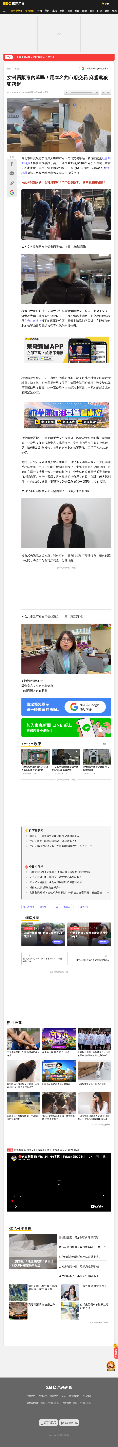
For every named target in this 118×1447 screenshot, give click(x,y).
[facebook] (45, 1414)
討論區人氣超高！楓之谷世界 (56, 1084)
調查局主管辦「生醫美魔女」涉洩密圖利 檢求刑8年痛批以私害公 (94, 1054)
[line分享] (12, 173)
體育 (92, 10)
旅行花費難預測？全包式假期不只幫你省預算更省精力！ (81, 1247)
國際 (84, 10)
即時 (39, 10)
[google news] (73, 1414)
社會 (69, 10)
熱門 (47, 10)
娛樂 (62, 10)
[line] (62, 1414)
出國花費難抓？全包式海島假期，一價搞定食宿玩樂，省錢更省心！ (65, 894)
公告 (64, 1396)
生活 (54, 10)
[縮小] (108, 92)
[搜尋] (114, 3)
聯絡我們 (31, 1396)
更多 (105, 744)
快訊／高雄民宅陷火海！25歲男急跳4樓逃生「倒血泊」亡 (60, 846)
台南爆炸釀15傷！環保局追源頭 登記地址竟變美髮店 (80, 1266)
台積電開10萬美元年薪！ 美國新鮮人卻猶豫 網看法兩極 (59, 872)
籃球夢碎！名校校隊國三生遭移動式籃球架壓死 (23, 1117)
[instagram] (56, 1414)
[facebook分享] (12, 164)
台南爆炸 (30, 10)
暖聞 (114, 10)
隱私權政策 (74, 1396)
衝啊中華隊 (16, 10)
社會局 (106, 158)
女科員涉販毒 (81, 906)
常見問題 (87, 1396)
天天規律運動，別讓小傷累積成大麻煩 (23, 1054)
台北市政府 (34, 320)
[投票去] (43, 934)
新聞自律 (43, 1396)
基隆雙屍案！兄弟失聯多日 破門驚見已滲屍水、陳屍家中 (80, 1237)
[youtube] (50, 1414)
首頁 (9, 68)
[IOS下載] (48, 1422)
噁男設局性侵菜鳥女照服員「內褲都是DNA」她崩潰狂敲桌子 (23, 1085)
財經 (99, 10)
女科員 (25, 163)
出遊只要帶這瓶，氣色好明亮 (92, 1084)
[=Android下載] (69, 1422)
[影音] (104, 3)
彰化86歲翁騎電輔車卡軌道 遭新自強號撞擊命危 (80, 1256)
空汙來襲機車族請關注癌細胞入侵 (94, 1306)
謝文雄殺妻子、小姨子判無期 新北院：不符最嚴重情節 (79, 1276)
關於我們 (54, 1396)
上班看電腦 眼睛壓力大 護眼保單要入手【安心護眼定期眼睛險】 (93, 1117)
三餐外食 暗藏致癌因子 (93, 1285)
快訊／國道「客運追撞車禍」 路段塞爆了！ (53, 841)
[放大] (103, 92)
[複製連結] (12, 183)
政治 (77, 10)
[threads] (68, 1414)
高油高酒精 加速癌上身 (41, 1304)
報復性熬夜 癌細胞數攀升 (44, 887)
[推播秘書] (111, 1366)
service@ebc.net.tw (50, 1403)
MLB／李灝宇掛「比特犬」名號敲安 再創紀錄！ (55, 877)
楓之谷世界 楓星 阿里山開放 (55, 1052)
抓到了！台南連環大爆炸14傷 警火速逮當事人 (54, 836)
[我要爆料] (116, 1352)
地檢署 (66, 906)
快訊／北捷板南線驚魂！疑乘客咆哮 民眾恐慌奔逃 (58, 1117)
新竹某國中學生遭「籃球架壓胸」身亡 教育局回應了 (42, 1287)
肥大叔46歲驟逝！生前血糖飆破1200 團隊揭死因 (55, 882)
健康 (107, 10)
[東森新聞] (13, 3)
